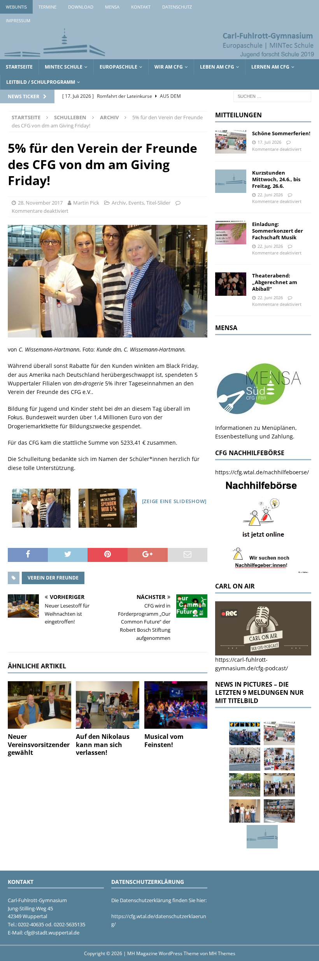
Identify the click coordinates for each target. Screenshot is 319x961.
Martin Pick (86, 202)
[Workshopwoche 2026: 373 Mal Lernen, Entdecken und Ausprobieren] (279, 759)
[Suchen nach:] (272, 96)
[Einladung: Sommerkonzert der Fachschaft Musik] (230, 232)
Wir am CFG (168, 67)
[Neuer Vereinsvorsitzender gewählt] (39, 705)
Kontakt (141, 7)
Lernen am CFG (270, 67)
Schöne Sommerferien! (281, 133)
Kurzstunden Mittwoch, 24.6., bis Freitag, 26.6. (276, 179)
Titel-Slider (158, 202)
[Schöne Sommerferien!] (230, 142)
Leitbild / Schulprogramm (40, 82)
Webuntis (16, 7)
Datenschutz (177, 7)
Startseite (19, 67)
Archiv (119, 202)
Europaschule (118, 67)
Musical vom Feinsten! (164, 740)
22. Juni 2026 (270, 195)
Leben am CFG (217, 67)
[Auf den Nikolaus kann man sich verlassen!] (107, 705)
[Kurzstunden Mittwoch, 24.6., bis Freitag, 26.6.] (230, 181)
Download (80, 7)
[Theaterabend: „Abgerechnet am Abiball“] (230, 284)
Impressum (18, 20)
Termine (47, 7)
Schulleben (70, 117)
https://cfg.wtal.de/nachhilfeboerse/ (262, 472)
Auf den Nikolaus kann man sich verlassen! (103, 744)
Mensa (112, 7)
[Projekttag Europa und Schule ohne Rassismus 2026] (279, 811)
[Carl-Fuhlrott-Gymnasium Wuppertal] (159, 54)
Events (136, 202)
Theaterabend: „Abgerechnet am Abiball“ (274, 282)
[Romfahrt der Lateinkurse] (244, 759)
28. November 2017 (40, 202)
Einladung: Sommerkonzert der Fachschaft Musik (277, 231)
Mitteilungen (238, 115)
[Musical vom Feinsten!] (176, 705)
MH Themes (222, 953)
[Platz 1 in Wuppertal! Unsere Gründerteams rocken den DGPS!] (244, 811)
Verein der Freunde (53, 577)
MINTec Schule (63, 67)
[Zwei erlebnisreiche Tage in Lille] (244, 785)
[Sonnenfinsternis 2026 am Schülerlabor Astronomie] (244, 733)
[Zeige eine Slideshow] (174, 501)
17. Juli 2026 (269, 142)
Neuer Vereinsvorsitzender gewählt (39, 744)
